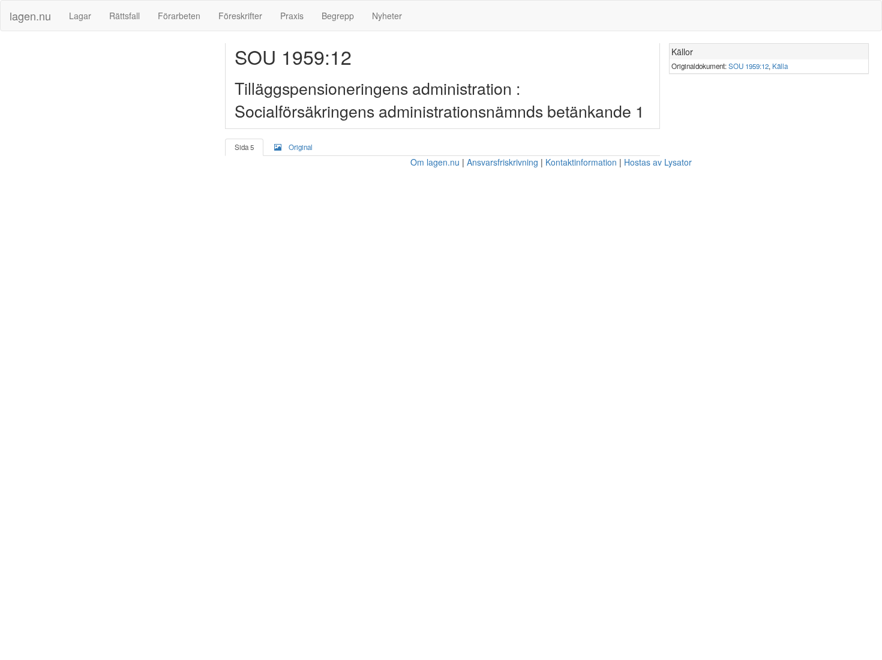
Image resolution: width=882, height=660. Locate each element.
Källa (780, 66)
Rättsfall (124, 16)
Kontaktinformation (581, 162)
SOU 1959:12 (748, 66)
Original (301, 147)
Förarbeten (179, 16)
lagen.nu (30, 15)
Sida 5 (244, 147)
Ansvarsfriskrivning (502, 162)
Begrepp (338, 16)
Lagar (80, 16)
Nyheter (387, 16)
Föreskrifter (240, 16)
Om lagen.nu (435, 162)
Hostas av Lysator (658, 162)
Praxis (292, 16)
